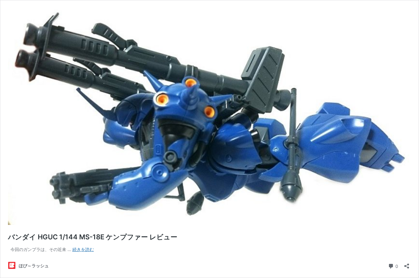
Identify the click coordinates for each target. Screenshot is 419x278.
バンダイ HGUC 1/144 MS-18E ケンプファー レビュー (92, 237)
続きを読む (83, 249)
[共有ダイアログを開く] (406, 264)
